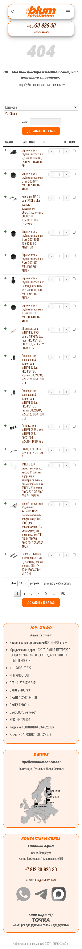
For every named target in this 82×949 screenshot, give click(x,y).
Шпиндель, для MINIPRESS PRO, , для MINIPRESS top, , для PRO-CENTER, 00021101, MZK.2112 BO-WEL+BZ (33, 338)
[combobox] (41, 107)
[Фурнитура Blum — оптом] (41, 11)
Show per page (25, 583)
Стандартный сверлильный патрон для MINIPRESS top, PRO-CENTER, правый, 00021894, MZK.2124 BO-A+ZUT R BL (33, 369)
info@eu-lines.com (45, 879)
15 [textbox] (20, 583)
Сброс (13, 113)
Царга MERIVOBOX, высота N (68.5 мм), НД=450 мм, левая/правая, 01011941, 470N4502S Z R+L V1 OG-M (32, 564)
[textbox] (41, 107)
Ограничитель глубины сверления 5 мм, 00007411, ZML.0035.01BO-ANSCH (32, 181)
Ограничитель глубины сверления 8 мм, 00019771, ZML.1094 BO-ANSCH (32, 262)
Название (28, 142)
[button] (68, 11)
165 (63, 593)
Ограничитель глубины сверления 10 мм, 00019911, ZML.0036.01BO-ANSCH (32, 313)
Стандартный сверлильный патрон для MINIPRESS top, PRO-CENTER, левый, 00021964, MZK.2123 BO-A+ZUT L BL (33, 404)
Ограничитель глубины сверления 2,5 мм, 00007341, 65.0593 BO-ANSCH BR (32, 158)
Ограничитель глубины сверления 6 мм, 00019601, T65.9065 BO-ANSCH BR (32, 239)
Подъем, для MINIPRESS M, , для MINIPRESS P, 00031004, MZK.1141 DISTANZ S (32, 433)
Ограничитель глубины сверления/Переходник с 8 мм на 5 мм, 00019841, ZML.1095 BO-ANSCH (33, 288)
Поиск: (25, 122)
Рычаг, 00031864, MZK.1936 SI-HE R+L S (33, 453)
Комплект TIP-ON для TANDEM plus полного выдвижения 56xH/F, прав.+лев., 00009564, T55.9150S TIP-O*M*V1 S (32, 210)
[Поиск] (13, 12)
